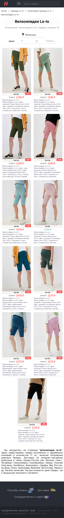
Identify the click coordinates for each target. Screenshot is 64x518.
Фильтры (30, 34)
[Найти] (18, 4)
